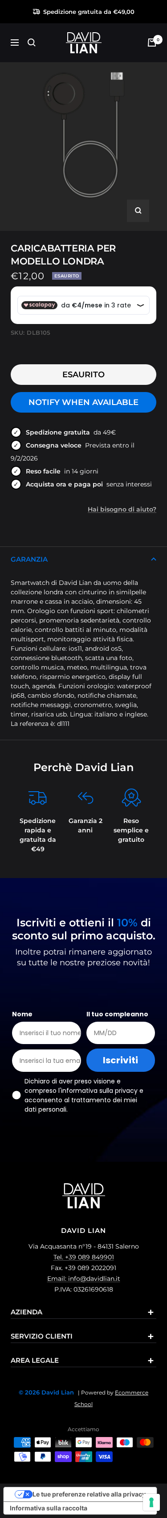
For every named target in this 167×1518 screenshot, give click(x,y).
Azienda (26, 1312)
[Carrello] (151, 42)
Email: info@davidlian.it (83, 1279)
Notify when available (83, 402)
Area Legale (35, 1360)
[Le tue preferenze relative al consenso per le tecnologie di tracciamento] (151, 1502)
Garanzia (29, 559)
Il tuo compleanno (117, 1014)
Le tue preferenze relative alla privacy (89, 1494)
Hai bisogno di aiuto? (122, 509)
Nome (22, 1014)
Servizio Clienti (42, 1336)
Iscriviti (120, 1060)
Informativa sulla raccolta (48, 1508)
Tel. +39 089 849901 (83, 1257)
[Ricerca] (32, 42)
